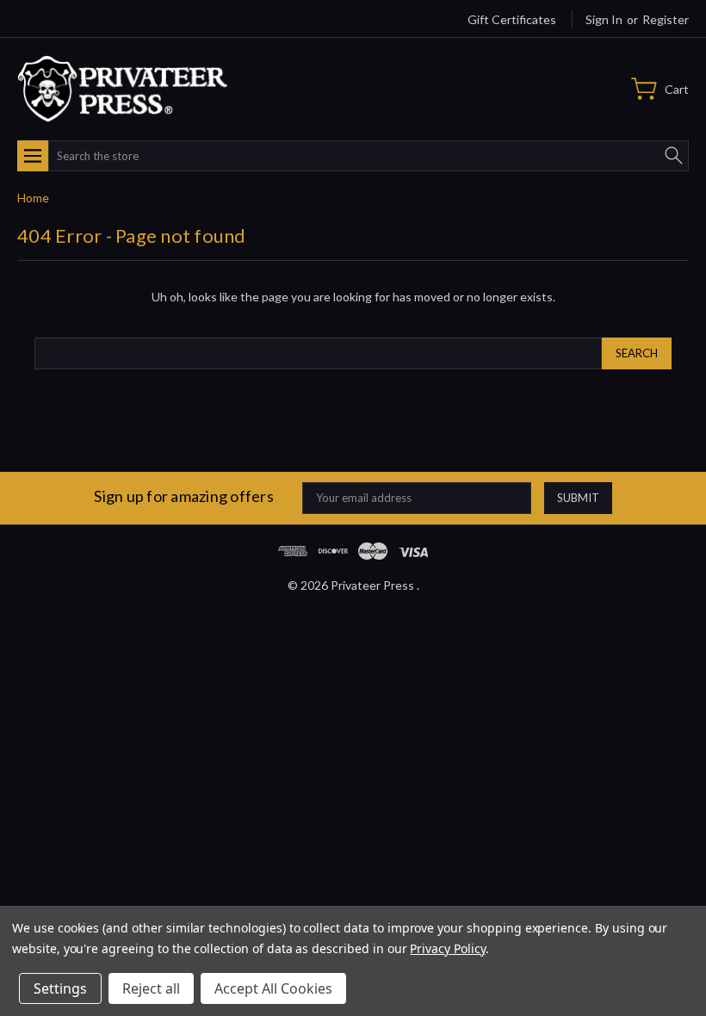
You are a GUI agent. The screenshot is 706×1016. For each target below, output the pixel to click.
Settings (60, 988)
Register (665, 19)
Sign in (603, 19)
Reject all (151, 988)
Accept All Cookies (273, 988)
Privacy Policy (447, 948)
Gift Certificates (512, 19)
